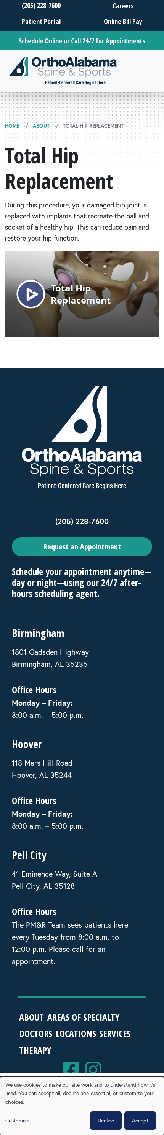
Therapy (35, 1050)
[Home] (63, 71)
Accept (140, 1120)
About (41, 125)
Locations (76, 1033)
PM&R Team (45, 925)
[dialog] (82, 1106)
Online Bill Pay (123, 21)
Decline (106, 1120)
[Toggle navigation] (146, 71)
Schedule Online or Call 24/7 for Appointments (82, 40)
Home (12, 125)
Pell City (29, 855)
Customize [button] (17, 1120)
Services (114, 1033)
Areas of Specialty (83, 1017)
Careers (123, 5)
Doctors (35, 1033)
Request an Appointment (82, 546)
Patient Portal (41, 21)
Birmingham (38, 633)
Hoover (27, 744)
